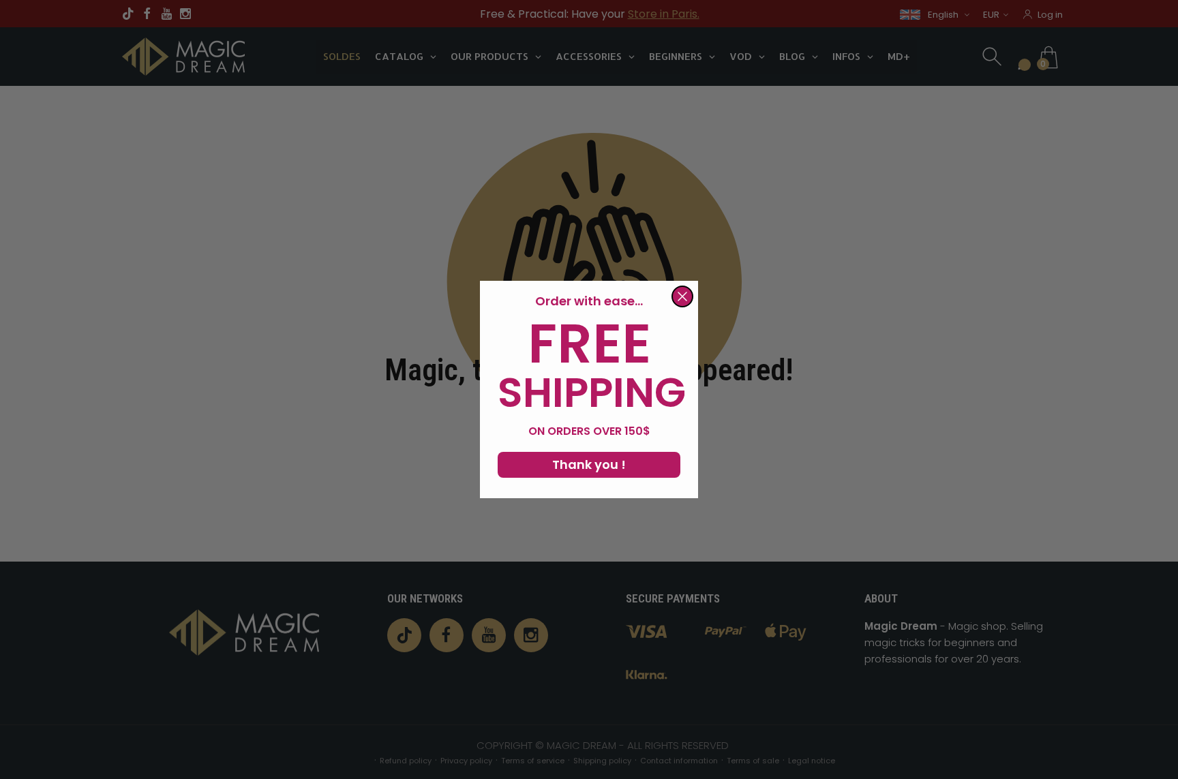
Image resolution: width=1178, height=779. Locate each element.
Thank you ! (589, 464)
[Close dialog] (682, 296)
